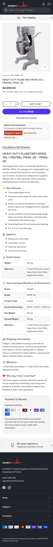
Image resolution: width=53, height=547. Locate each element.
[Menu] (4, 4)
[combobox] (26, 10)
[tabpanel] (26, 271)
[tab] (16, 147)
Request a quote (13, 133)
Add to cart (35, 104)
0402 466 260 (9, 478)
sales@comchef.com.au (13, 481)
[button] (49, 4)
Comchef (11, 539)
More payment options (26, 117)
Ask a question (30, 133)
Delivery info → (10, 137)
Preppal (5, 75)
